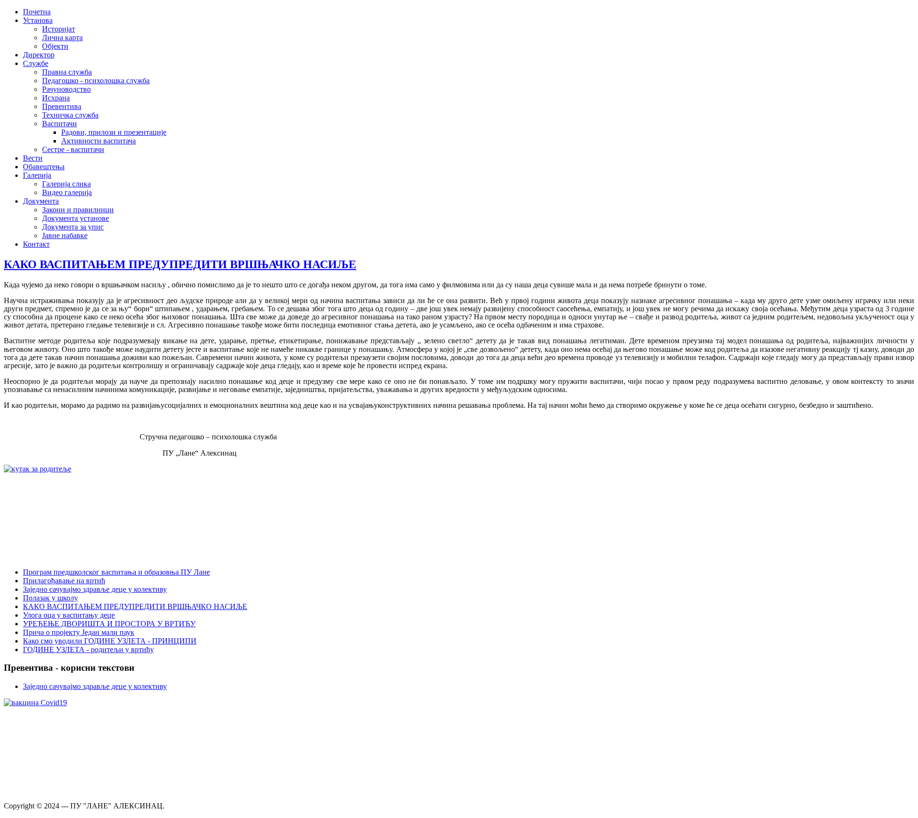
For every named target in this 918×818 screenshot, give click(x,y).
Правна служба (67, 72)
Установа (38, 20)
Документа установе (75, 218)
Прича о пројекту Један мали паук (78, 632)
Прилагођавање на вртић (64, 581)
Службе (35, 63)
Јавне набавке (64, 235)
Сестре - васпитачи (73, 149)
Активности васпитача (98, 141)
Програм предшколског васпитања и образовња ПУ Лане (116, 572)
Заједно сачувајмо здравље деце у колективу (95, 589)
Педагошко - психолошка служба (96, 80)
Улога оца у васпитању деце (69, 615)
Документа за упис (73, 227)
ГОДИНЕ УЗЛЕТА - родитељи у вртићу (88, 649)
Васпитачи (59, 124)
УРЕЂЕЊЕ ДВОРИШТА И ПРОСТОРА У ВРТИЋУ (109, 624)
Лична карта (62, 37)
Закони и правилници (78, 210)
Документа (41, 201)
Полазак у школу (50, 598)
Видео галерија (67, 192)
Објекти (55, 46)
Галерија (37, 175)
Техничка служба (70, 115)
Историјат (58, 29)
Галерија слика (66, 184)
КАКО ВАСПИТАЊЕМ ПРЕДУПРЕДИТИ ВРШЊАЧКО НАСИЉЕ (180, 264)
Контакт (36, 244)
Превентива (61, 106)
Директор (39, 55)
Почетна (37, 12)
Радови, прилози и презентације (113, 132)
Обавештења (44, 167)
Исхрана (56, 98)
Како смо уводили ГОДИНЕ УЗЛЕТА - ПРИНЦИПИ (110, 641)
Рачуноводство (66, 89)
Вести (33, 158)
